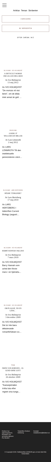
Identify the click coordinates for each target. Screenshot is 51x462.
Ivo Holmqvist (17, 70)
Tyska (13, 365)
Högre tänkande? (13, 193)
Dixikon (25, 6)
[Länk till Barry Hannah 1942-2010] (13, 235)
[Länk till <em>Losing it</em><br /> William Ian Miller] (13, 117)
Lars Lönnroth (14, 140)
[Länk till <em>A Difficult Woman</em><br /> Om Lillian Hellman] (13, 57)
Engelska (13, 130)
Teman (24, 10)
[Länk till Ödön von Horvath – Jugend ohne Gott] (13, 352)
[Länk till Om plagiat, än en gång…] (13, 292)
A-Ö (32, 37)
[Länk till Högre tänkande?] (13, 177)
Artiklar (16, 10)
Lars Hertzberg (17, 190)
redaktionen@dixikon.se (41, 433)
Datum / (27, 37)
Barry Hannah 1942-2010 (13, 251)
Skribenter (33, 10)
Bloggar (7, 70)
